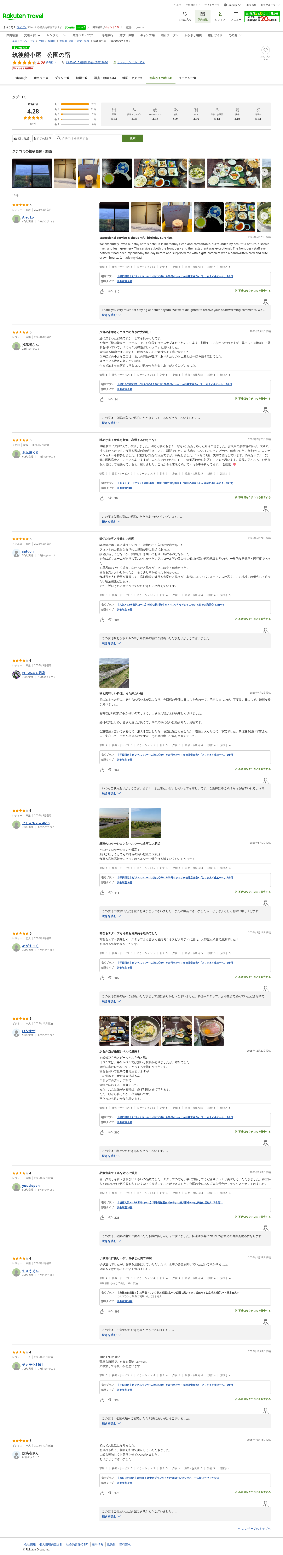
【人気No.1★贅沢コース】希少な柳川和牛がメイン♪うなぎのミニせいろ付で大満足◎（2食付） (171, 604)
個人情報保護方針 (51, 1544)
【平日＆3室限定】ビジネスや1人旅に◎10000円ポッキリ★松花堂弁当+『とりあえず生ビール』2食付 (174, 384)
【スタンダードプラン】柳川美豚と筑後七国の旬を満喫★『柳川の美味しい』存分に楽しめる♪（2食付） (176, 483)
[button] (32, 173)
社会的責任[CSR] (77, 1544)
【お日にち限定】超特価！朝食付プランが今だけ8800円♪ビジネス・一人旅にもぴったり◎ (168, 1478)
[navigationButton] (264, 172)
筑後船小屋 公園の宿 (41, 55)
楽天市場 (251, 5)
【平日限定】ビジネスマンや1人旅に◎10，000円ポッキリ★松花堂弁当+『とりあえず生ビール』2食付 (175, 276)
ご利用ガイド (192, 5)
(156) (105, 78)
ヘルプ (177, 5)
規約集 (111, 1544)
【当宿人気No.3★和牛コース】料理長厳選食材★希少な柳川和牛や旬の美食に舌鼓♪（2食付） (170, 1202)
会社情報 (30, 1544)
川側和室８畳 (124, 281)
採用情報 (97, 1544)
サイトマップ (211, 5)
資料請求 (125, 1544)
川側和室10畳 (124, 488)
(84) (160, 78)
